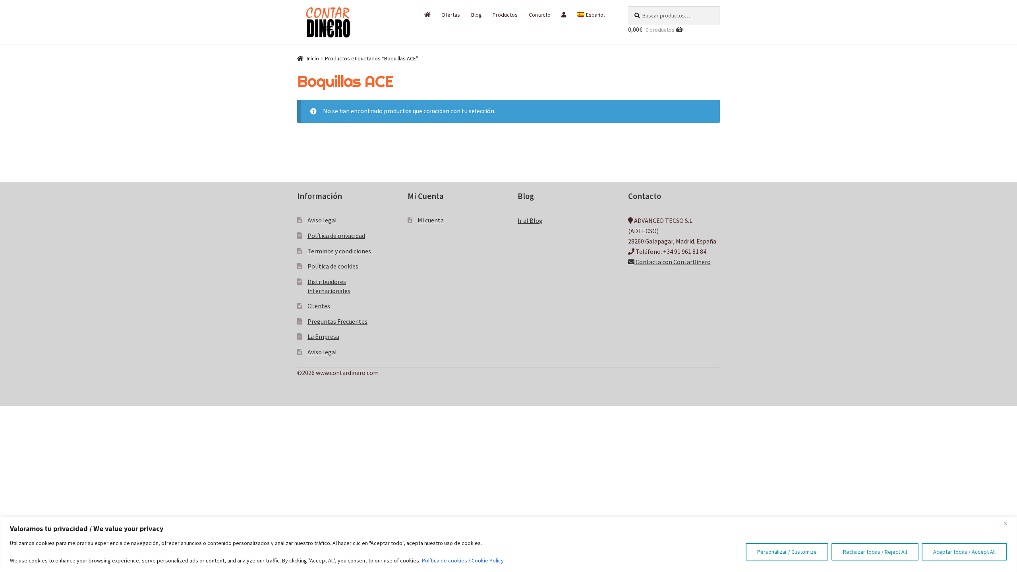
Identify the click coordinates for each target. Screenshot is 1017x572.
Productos (505, 14)
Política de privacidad (336, 236)
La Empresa (323, 336)
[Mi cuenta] (564, 14)
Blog (476, 14)
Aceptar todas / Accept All (964, 551)
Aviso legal (322, 220)
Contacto (540, 14)
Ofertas (450, 14)
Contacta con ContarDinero (672, 262)
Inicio (313, 58)
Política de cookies (332, 266)
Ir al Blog (530, 220)
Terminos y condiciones (339, 251)
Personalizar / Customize (787, 551)
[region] (508, 544)
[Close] (1008, 523)
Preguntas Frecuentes (337, 321)
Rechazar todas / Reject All (875, 551)
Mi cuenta (431, 220)
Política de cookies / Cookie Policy (463, 560)
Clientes (318, 306)
